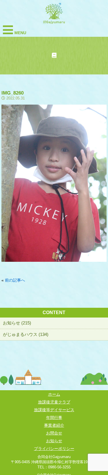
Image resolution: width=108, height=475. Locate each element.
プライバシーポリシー (54, 448)
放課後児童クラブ (54, 402)
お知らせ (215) (17, 322)
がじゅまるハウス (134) (25, 334)
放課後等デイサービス (54, 409)
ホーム (54, 394)
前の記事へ (15, 280)
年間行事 (54, 417)
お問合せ (54, 433)
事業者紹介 (54, 425)
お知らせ (54, 441)
